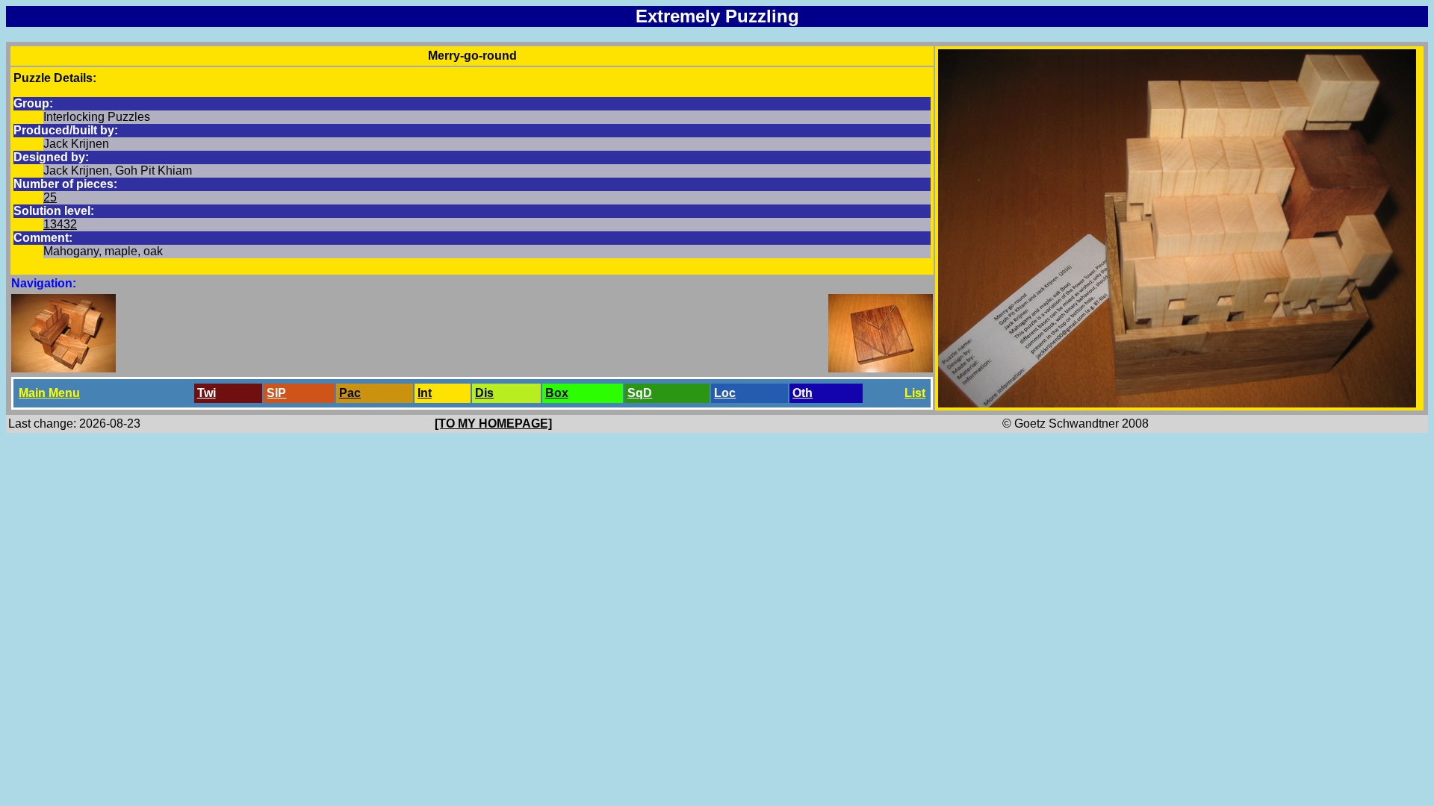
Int (425, 393)
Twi (206, 393)
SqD (639, 393)
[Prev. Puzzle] (63, 368)
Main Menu (49, 393)
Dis (484, 393)
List (914, 393)
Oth (802, 393)
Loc (725, 393)
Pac (350, 393)
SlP (276, 393)
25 (50, 197)
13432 (60, 224)
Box (556, 393)
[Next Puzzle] (880, 368)
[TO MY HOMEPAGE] (493, 423)
